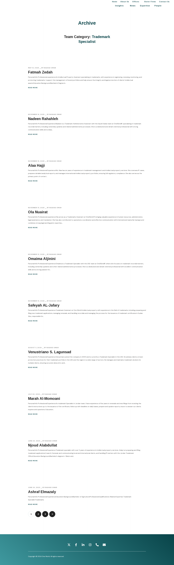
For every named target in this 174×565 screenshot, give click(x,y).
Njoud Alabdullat (42, 445)
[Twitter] (69, 545)
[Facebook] (76, 545)
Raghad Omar (50, 68)
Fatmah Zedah (40, 72)
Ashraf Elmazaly (42, 492)
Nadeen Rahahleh (43, 119)
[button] (168, 5)
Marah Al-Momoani (44, 398)
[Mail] (104, 545)
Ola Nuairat (38, 212)
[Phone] (97, 545)
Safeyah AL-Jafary (43, 305)
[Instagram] (90, 545)
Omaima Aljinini (42, 259)
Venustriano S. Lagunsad (49, 352)
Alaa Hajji (36, 165)
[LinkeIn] (83, 545)
